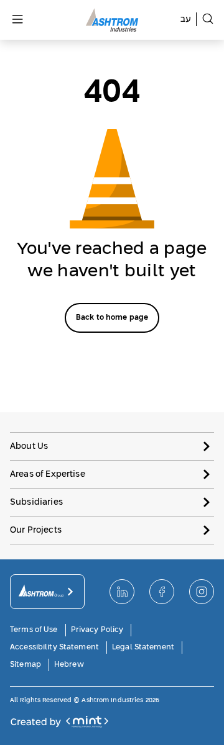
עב (185, 19)
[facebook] (161, 591)
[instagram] (201, 591)
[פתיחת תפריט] (17, 20)
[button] (112, 446)
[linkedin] (122, 591)
